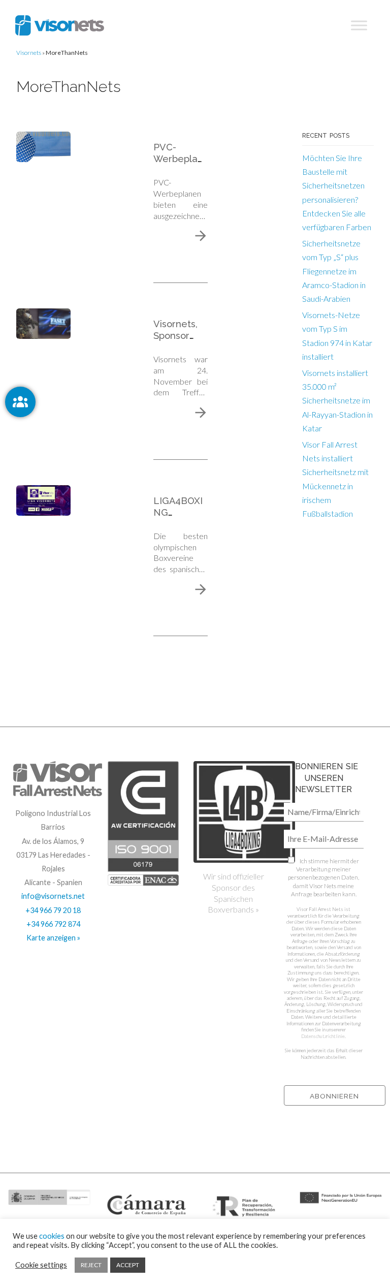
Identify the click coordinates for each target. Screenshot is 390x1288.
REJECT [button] (91, 1265)
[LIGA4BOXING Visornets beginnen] (43, 499)
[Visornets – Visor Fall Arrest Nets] (59, 25)
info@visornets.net (53, 896)
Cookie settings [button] (41, 1265)
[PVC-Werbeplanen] (43, 145)
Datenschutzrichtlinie (323, 1036)
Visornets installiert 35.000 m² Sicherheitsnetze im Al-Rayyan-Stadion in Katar (337, 400)
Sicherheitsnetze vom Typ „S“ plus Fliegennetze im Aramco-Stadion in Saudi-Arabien (334, 270)
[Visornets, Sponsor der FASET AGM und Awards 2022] (43, 322)
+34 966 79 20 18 (53, 910)
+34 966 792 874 (53, 924)
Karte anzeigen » (53, 937)
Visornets (28, 52)
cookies (51, 1236)
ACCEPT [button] (127, 1265)
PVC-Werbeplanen (178, 159)
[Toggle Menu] (359, 25)
